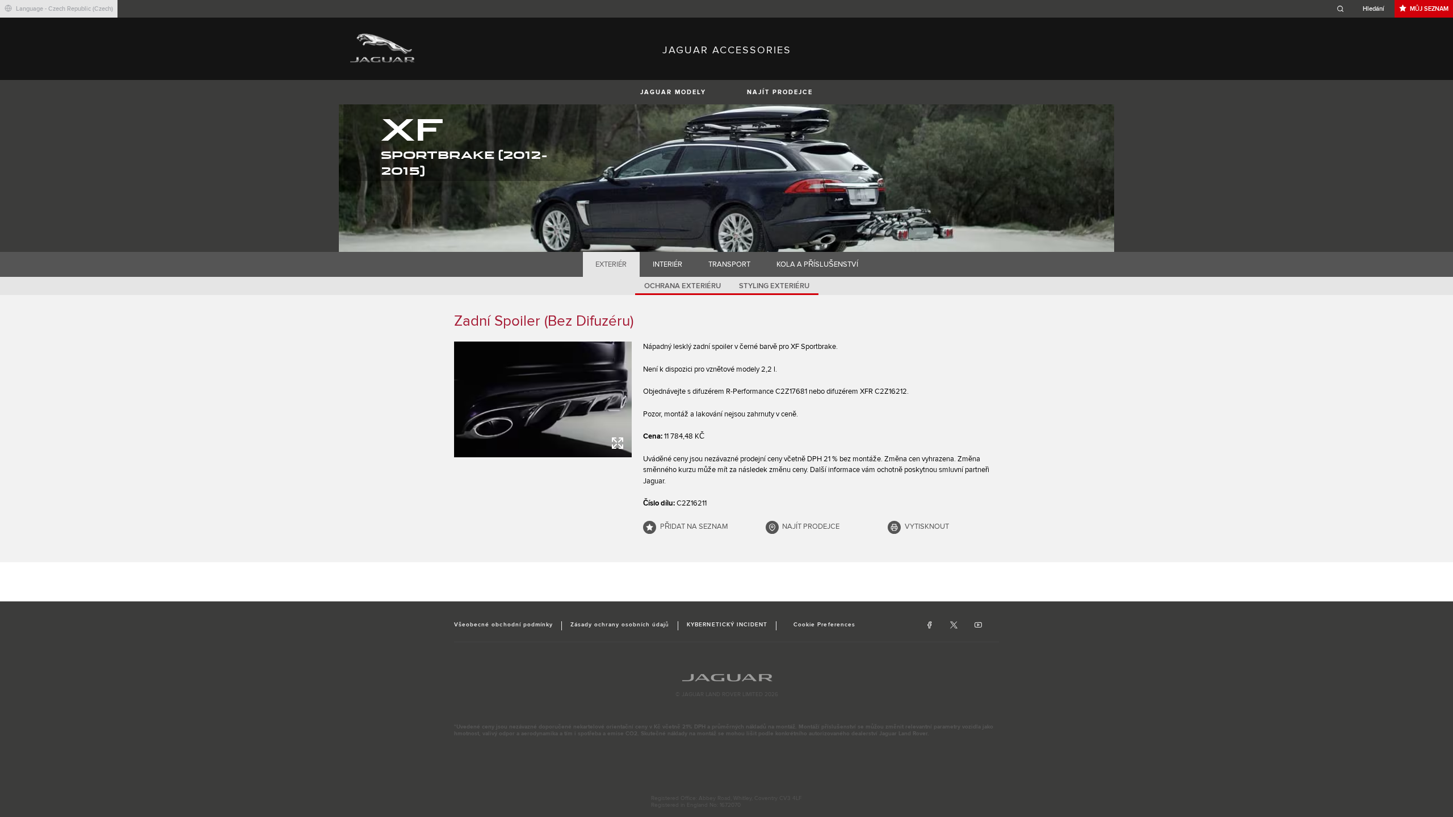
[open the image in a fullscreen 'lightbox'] (543, 399)
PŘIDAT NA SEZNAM (694, 526)
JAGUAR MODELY (673, 92)
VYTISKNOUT (927, 526)
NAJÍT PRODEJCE (780, 92)
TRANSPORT (729, 264)
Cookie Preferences (824, 624)
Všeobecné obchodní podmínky (503, 624)
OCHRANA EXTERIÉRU (682, 285)
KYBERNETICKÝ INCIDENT (727, 624)
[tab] (611, 264)
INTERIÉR (667, 264)
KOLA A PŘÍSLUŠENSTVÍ (817, 264)
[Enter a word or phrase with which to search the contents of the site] (1364, 9)
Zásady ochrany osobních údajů (619, 624)
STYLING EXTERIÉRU (774, 285)
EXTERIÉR (611, 264)
